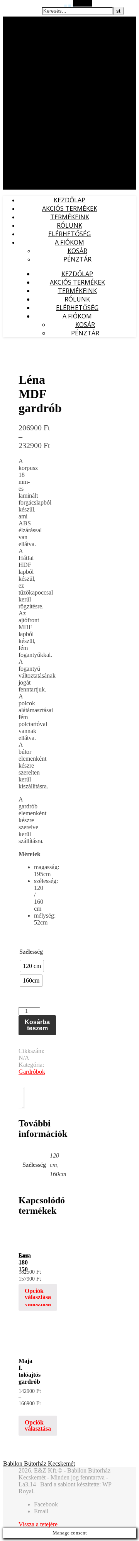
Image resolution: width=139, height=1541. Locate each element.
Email (41, 1511)
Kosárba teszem (37, 1025)
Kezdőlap (69, 200)
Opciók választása (38, 1294)
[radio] (32, 966)
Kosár (77, 251)
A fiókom (69, 242)
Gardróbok (32, 1071)
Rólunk (69, 225)
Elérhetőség (69, 234)
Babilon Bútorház (23, 20)
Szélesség (31, 951)
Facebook (46, 1504)
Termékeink (69, 217)
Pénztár (77, 259)
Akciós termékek (69, 208)
